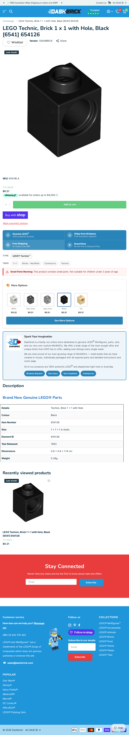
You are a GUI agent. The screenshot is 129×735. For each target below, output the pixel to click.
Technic (65, 263)
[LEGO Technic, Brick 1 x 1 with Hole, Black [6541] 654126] (28, 502)
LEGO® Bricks (106, 636)
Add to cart (70, 204)
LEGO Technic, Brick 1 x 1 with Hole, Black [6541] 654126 (26, 534)
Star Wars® (9, 680)
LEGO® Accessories (109, 627)
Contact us (101, 3)
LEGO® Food (106, 641)
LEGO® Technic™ (21, 256)
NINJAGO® (9, 707)
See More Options (64, 320)
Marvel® (7, 698)
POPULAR (9, 674)
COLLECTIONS (108, 617)
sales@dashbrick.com (20, 662)
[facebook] (79, 625)
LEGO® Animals (107, 632)
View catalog (5, 11)
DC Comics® (9, 703)
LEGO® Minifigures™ (110, 623)
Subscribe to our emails (81, 640)
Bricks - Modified (30, 263)
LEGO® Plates (106, 650)
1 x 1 (15, 263)
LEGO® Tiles (105, 654)
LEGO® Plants (106, 645)
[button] (3, 3)
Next (61, 3)
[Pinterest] (75, 625)
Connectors (50, 263)
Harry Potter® (10, 689)
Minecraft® (9, 694)
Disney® (7, 685)
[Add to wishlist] (48, 480)
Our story (53, 373)
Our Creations (70, 373)
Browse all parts (34, 373)
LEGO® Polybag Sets (14, 712)
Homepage (8, 21)
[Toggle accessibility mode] (109, 3)
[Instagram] (69, 625)
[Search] (10, 11)
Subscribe (91, 582)
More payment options (15, 223)
